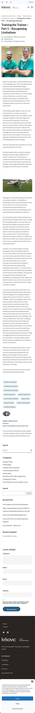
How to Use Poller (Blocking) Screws (14, 515)
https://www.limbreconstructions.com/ (15, 426)
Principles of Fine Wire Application (14, 476)
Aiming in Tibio (8, 462)
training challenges (9, 407)
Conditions (4, 660)
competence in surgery (11, 386)
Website (5, 590)
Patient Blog (7, 473)
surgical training (9, 403)
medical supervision (24, 394)
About (5, 624)
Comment (6, 553)
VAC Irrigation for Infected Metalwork (15, 504)
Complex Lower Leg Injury (11, 467)
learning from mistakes (11, 390)
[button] (32, 681)
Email (5, 579)
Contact (5, 627)
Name (5, 567)
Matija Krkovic (8, 39)
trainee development (23, 403)
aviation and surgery (10, 382)
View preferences (17, 709)
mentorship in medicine (11, 398)
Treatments (5, 664)
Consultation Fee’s (7, 673)
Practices (4, 669)
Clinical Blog (8, 41)
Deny (17, 703)
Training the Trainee (18, 41)
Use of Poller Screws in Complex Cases (15, 482)
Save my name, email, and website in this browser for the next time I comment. (16, 602)
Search (5, 488)
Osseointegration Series (11, 470)
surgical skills (25, 398)
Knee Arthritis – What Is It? (11, 525)
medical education (9, 394)
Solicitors (31, 2)
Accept (17, 698)
